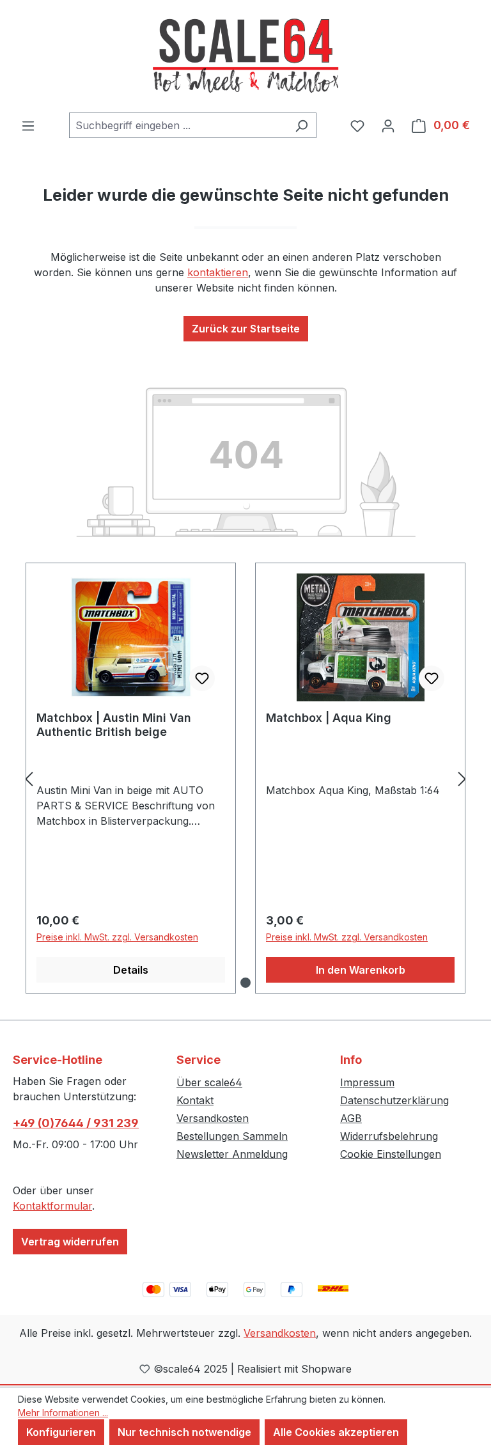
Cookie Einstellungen (390, 1154)
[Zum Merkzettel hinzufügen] (202, 678)
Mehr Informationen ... (63, 1412)
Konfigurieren (61, 1432)
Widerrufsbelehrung (389, 1136)
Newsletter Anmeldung (232, 1154)
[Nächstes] (462, 778)
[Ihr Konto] (388, 125)
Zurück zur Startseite (246, 328)
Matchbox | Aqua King (328, 717)
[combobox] (178, 125)
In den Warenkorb (360, 969)
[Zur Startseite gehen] (245, 56)
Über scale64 (209, 1082)
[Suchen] (301, 125)
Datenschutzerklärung (394, 1100)
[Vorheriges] (28, 778)
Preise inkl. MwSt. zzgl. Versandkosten (117, 937)
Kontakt (195, 1100)
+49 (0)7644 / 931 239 (76, 1123)
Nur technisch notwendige (184, 1432)
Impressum (367, 1082)
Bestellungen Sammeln (232, 1136)
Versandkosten (212, 1118)
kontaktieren (217, 272)
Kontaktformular (52, 1205)
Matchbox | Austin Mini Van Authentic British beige (113, 724)
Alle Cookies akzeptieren (336, 1432)
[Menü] (28, 125)
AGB (351, 1118)
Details (130, 969)
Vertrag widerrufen (70, 1241)
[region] (245, 778)
